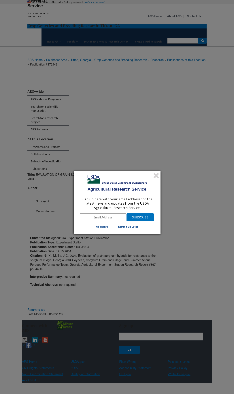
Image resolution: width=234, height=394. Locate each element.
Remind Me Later (128, 226)
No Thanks (102, 226)
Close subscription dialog (156, 175)
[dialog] (117, 202)
